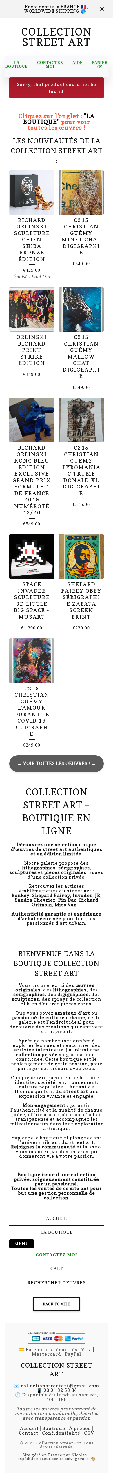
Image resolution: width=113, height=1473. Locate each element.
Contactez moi (50, 64)
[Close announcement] (102, 9)
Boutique (53, 1428)
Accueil (56, 1218)
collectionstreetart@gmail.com (60, 1385)
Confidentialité (61, 1433)
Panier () (100, 64)
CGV (89, 1433)
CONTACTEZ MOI (56, 1254)
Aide (77, 62)
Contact (28, 1433)
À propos (80, 1428)
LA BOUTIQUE (16, 64)
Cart (56, 1268)
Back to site (56, 1304)
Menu (21, 1243)
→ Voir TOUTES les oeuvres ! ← (56, 763)
